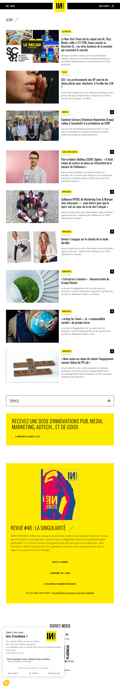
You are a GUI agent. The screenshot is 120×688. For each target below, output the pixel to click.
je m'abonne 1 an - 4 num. (60, 573)
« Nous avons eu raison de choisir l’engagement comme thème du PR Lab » (87, 360)
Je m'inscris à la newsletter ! (27, 436)
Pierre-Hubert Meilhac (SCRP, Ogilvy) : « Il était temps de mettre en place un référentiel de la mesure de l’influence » (87, 163)
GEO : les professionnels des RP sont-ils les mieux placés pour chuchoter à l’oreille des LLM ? (87, 83)
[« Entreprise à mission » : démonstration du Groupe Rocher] (32, 286)
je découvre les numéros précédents (60, 583)
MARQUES (66, 191)
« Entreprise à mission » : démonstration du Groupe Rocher (85, 281)
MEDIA (65, 112)
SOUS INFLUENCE (69, 152)
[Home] (60, 6)
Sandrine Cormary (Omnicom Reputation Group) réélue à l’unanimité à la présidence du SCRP (87, 121)
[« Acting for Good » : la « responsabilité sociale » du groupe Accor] (32, 326)
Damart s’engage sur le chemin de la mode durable (84, 241)
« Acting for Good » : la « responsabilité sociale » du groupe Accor (83, 320)
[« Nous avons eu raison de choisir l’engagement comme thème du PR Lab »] (32, 366)
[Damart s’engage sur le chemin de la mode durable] (32, 246)
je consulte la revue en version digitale (73, 592)
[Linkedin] (67, 634)
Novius (67, 670)
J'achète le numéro (60, 561)
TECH (64, 72)
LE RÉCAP (66, 31)
